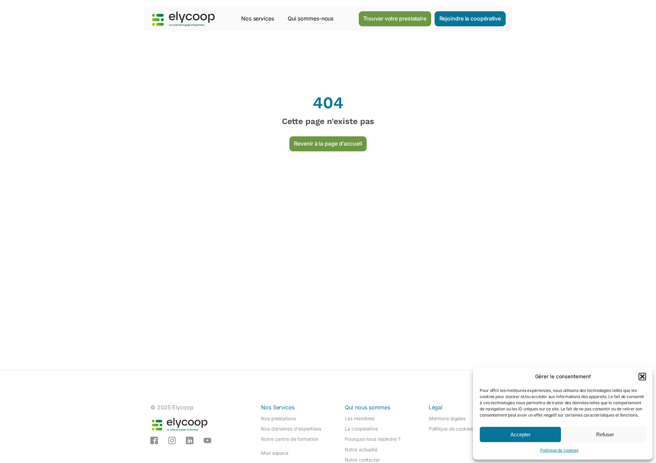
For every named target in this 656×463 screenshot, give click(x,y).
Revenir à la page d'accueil (328, 143)
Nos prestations (278, 418)
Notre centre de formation (289, 439)
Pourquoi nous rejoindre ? (372, 439)
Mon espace (274, 453)
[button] (642, 376)
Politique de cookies (559, 450)
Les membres (359, 418)
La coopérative (361, 429)
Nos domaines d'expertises (291, 429)
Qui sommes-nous (311, 18)
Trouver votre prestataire (394, 18)
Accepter (520, 434)
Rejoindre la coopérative (470, 18)
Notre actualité (361, 449)
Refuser (605, 434)
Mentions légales (447, 418)
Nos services (257, 18)
